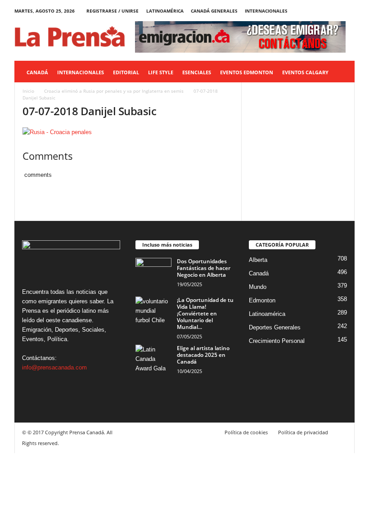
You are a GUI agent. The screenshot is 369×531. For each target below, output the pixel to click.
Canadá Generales (214, 11)
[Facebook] (306, 11)
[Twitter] (333, 11)
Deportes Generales (275, 327)
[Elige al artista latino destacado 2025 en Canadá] (153, 358)
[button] (341, 72)
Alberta (258, 259)
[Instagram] (320, 11)
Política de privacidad (303, 432)
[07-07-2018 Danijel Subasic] (128, 132)
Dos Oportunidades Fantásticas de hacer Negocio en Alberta (203, 268)
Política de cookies (246, 432)
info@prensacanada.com (54, 367)
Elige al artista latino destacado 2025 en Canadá (203, 354)
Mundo (257, 287)
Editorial (126, 72)
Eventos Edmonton (246, 72)
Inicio (28, 91)
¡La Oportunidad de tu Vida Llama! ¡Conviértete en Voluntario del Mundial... (205, 313)
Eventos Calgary (305, 72)
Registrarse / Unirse (112, 11)
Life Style (160, 72)
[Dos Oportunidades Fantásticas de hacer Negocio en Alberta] (153, 271)
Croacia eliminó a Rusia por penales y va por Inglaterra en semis (114, 91)
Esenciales (196, 72)
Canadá (37, 72)
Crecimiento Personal (277, 341)
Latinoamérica (165, 11)
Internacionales (266, 11)
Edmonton (262, 300)
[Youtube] (347, 11)
